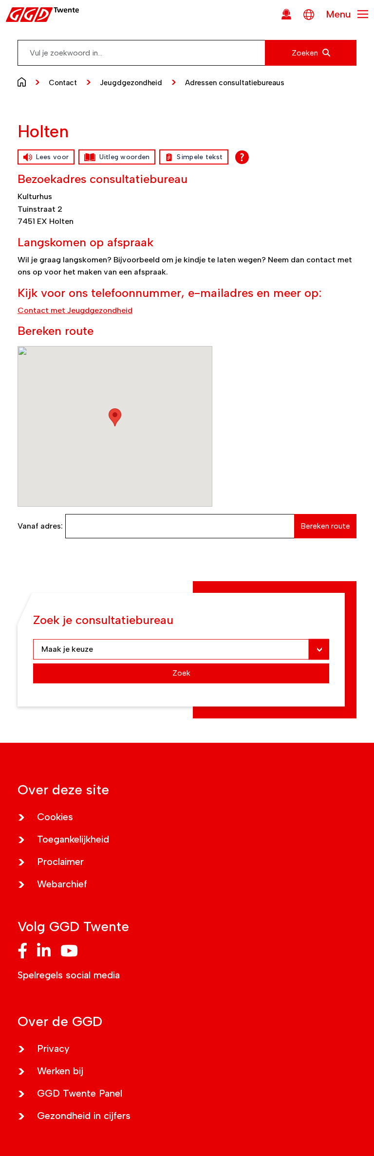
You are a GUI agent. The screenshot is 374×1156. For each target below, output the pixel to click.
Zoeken (306, 52)
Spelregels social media (69, 975)
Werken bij (60, 1071)
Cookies (55, 817)
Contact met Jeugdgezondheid (75, 310)
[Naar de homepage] (24, 81)
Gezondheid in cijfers (84, 1115)
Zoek (181, 673)
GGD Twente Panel (79, 1093)
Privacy (53, 1048)
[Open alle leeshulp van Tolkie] (242, 157)
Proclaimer (60, 861)
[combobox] (187, 53)
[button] (115, 417)
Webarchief (62, 884)
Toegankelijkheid (73, 839)
